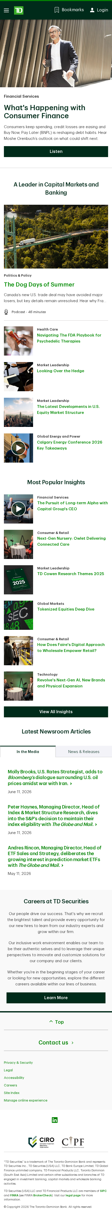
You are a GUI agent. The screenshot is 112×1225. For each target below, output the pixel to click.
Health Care (47, 329)
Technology (47, 674)
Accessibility (14, 1077)
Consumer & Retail (53, 532)
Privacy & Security (18, 1062)
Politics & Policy (18, 275)
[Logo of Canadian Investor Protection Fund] (73, 1142)
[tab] (28, 751)
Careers (10, 1085)
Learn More (56, 998)
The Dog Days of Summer (39, 285)
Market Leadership (53, 365)
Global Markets (50, 603)
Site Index (12, 1093)
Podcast (18, 312)
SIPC (103, 1191)
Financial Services (21, 96)
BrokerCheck (42, 1195)
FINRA (14, 1195)
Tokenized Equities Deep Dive (65, 609)
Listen (56, 152)
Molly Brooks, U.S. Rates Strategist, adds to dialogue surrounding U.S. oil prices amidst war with (55, 777)
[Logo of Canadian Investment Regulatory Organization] (41, 1142)
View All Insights (56, 712)
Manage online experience (25, 1100)
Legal (8, 1070)
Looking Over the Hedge (60, 371)
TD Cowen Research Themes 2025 (70, 574)
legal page (73, 1195)
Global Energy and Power (58, 436)
